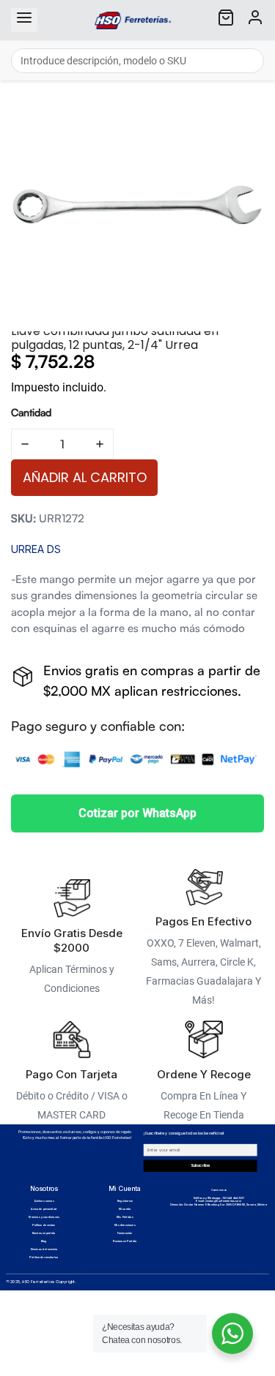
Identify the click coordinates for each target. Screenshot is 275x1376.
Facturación (125, 1233)
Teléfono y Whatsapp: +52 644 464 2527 (218, 1198)
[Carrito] (226, 20)
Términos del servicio (44, 1249)
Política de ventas (43, 1225)
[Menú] (24, 20)
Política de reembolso (43, 1257)
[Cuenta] (255, 20)
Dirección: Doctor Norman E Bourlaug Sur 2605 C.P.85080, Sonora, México (218, 1204)
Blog (44, 1241)
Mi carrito (125, 1209)
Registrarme (125, 1201)
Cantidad (31, 412)
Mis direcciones (125, 1225)
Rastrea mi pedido (44, 1233)
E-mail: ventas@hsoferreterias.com (218, 1201)
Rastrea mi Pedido (124, 1241)
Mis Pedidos (125, 1217)
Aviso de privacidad (43, 1209)
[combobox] (137, 60)
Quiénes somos (44, 1201)
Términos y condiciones (43, 1217)
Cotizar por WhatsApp (137, 813)
